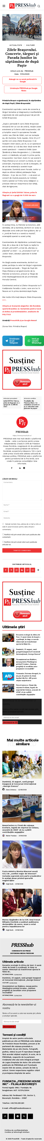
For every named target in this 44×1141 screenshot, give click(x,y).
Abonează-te (8, 722)
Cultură (30, 45)
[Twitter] (11, 570)
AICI (4, 300)
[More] (38, 570)
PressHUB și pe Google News (23, 320)
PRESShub (29, 71)
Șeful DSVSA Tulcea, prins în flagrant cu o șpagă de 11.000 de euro (12, 403)
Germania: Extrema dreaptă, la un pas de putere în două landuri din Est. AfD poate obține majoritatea (28, 677)
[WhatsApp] (16, 570)
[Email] (32, 570)
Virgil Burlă (9, 884)
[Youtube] (32, 467)
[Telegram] (24, 467)
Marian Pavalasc (11, 836)
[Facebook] (12, 467)
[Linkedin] (20, 467)
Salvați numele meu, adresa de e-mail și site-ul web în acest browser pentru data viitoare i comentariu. (21, 526)
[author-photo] (3, 789)
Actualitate (16, 45)
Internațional (7, 974)
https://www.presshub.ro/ (22, 435)
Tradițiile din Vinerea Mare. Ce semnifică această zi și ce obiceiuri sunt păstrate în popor (31, 404)
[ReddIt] (27, 570)
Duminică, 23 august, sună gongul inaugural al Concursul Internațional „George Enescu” (28, 651)
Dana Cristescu (11, 790)
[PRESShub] (22, 422)
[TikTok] (28, 467)
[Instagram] (16, 467)
